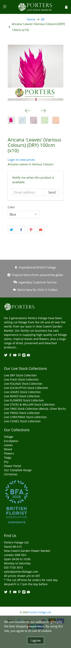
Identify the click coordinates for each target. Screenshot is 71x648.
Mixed (8, 449)
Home (31, 19)
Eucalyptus (11, 441)
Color (11, 207)
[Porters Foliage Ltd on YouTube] (15, 356)
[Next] (44, 111)
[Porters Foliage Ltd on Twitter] (5, 356)
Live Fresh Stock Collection (21, 379)
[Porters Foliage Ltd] (35, 7)
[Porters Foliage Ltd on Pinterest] (19, 356)
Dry (6, 462)
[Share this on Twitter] (11, 229)
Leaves (8, 445)
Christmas (10, 474)
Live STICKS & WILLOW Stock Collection (29, 404)
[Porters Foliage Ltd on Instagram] (24, 356)
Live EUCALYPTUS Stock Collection (26, 388)
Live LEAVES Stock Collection (22, 392)
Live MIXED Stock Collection (22, 396)
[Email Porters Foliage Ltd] (28, 356)
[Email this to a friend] (40, 229)
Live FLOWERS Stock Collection (24, 400)
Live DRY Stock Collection (20, 375)
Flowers (9, 453)
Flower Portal (12, 466)
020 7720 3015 (13, 567)
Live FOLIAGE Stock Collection (23, 384)
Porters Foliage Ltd (40, 612)
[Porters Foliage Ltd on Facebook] (10, 356)
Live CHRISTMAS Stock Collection (25, 417)
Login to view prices (21, 160)
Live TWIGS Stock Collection (22, 413)
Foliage (8, 437)
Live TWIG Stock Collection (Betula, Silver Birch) (35, 409)
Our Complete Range (18, 470)
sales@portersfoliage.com (21, 571)
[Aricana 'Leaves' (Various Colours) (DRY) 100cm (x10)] (35, 73)
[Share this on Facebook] (21, 229)
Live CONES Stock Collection (22, 421)
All (42, 19)
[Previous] (27, 111)
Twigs (7, 457)
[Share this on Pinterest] (31, 229)
